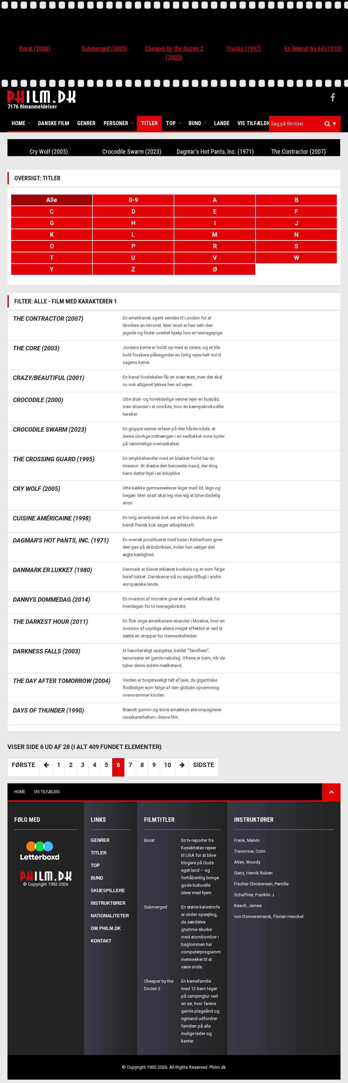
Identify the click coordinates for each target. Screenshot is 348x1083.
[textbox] (306, 124)
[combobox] (305, 124)
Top (171, 123)
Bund (195, 123)
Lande (221, 123)
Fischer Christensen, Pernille (261, 883)
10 (167, 764)
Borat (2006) (34, 48)
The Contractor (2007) (298, 151)
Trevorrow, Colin (249, 851)
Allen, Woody (247, 862)
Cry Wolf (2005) (49, 151)
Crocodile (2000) (38, 399)
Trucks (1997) (244, 48)
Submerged (155, 907)
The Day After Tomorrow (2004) (61, 680)
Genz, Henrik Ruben (253, 873)
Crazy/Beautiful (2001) (48, 377)
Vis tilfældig (255, 123)
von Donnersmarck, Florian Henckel (268, 916)
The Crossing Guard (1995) (53, 459)
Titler (149, 123)
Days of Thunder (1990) (48, 710)
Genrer (86, 123)
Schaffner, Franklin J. (254, 894)
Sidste (203, 764)
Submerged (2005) (104, 48)
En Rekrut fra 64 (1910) (313, 48)
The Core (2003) (36, 348)
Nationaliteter (110, 915)
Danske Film (53, 123)
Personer (116, 123)
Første (23, 764)
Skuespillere (108, 890)
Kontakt (101, 941)
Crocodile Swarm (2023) (131, 151)
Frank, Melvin (247, 840)
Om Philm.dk (106, 928)
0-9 (133, 199)
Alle (51, 199)
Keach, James (248, 905)
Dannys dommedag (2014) (51, 599)
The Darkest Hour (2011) (50, 621)
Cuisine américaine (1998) (52, 518)
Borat (149, 840)
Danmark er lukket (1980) (52, 569)
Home (18, 123)
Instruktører (108, 903)
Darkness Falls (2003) (46, 651)
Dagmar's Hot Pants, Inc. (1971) (215, 151)
